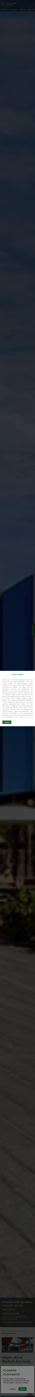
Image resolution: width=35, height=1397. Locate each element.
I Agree (6, 722)
